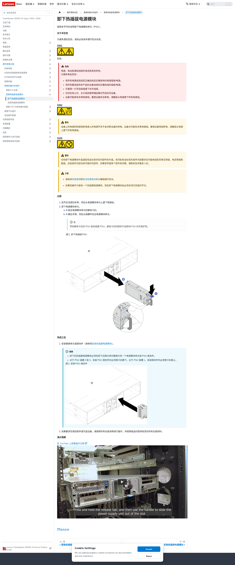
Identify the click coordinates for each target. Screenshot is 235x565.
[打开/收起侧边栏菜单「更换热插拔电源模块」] (50, 94)
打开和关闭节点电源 (12, 77)
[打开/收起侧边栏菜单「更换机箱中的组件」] (50, 86)
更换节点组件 (10, 111)
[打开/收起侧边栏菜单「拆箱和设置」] (50, 60)
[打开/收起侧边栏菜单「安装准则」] (50, 68)
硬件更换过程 (8, 64)
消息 (5, 132)
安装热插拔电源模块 (16, 102)
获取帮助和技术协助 (11, 141)
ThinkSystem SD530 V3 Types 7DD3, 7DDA (21, 18)
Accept (149, 549)
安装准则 (8, 68)
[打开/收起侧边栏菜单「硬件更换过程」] (50, 64)
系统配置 (6, 124)
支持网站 (6, 26)
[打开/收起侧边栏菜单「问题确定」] (50, 128)
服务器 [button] (29, 4)
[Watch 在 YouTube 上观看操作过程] (122, 482)
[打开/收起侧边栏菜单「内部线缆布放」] (50, 119)
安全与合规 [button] (77, 4)
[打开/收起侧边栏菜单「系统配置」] (50, 124)
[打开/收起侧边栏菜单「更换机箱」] (50, 81)
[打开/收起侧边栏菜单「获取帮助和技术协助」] (50, 141)
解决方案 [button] (61, 4)
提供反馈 (64, 530)
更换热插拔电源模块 (14, 94)
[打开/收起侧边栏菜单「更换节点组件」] (50, 111)
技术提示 (6, 34)
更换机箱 (8, 81)
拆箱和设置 (7, 60)
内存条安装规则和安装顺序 (15, 73)
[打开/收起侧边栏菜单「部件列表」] (50, 55)
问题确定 (6, 128)
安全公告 (6, 38)
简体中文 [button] (193, 4)
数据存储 (42, 4)
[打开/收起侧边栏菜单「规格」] (50, 43)
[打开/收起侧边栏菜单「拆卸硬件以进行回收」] (50, 137)
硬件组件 (6, 51)
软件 (52, 4)
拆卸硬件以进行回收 (11, 137)
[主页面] (59, 12)
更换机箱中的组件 (12, 86)
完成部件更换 (10, 115)
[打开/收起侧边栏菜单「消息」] (50, 132)
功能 (5, 30)
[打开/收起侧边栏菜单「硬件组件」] (50, 51)
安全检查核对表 (90, 179)
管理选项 (6, 47)
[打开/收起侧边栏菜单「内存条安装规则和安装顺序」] (50, 73)
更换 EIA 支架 (12, 90)
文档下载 (6, 22)
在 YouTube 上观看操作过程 (70, 443)
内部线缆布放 (8, 119)
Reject (149, 556)
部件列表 (6, 55)
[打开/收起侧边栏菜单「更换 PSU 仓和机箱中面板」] (50, 107)
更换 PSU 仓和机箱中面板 (17, 107)
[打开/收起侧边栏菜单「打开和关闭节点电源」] (50, 77)
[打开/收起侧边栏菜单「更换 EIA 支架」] (50, 90)
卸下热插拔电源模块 (16, 99)
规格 (5, 43)
